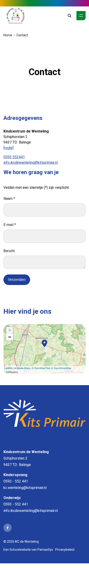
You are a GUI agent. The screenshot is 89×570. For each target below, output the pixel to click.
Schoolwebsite (20, 549)
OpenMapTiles (42, 368)
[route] (8, 148)
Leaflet (8, 368)
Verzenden (17, 280)
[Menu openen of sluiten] (81, 15)
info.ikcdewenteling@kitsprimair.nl (30, 162)
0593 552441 (14, 157)
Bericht (9, 251)
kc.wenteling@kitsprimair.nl (25, 487)
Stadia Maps (23, 368)
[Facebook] (7, 528)
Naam (9, 198)
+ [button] (9, 330)
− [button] (9, 337)
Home (7, 35)
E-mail (9, 225)
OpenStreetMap (62, 368)
